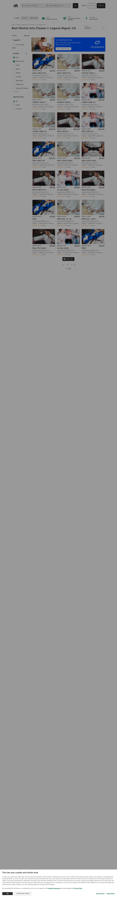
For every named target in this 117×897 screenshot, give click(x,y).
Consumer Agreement (53, 888)
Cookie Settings (22, 893)
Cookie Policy (110, 893)
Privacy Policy (78, 888)
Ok (7, 893)
